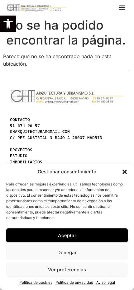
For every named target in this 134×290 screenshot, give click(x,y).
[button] (8, 24)
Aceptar (67, 235)
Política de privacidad (74, 282)
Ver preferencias (67, 270)
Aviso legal (105, 282)
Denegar (67, 252)
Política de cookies (35, 282)
